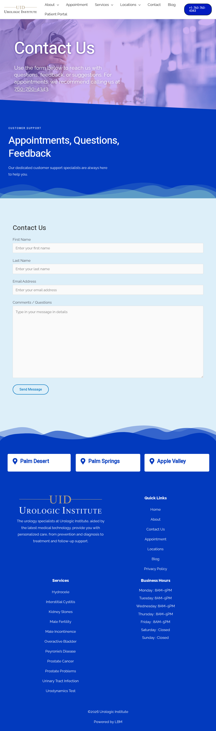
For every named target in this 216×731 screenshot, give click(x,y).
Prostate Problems (60, 671)
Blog (155, 559)
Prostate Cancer (60, 661)
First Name (22, 239)
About (156, 519)
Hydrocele (60, 592)
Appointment (155, 539)
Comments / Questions (32, 302)
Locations (155, 549)
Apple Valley (171, 461)
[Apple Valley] (152, 461)
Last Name (22, 260)
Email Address (24, 281)
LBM (118, 722)
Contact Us (155, 529)
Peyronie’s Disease (60, 651)
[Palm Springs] (83, 461)
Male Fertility (60, 621)
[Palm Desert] (15, 461)
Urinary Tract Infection (60, 681)
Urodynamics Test (61, 691)
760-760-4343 (31, 88)
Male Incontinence (60, 631)
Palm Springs (104, 461)
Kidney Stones (61, 612)
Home (155, 509)
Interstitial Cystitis (60, 602)
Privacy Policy (155, 569)
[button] (57, 4)
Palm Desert (34, 461)
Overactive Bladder (61, 641)
